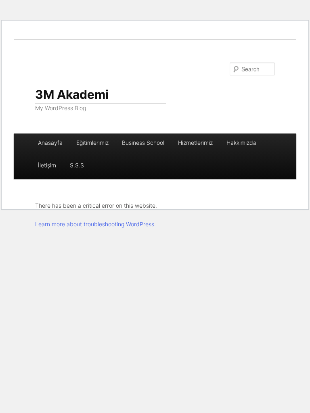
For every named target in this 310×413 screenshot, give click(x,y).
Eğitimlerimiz (92, 142)
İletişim (47, 165)
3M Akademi (72, 94)
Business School (143, 142)
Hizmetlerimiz (195, 142)
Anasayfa (50, 142)
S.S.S (77, 165)
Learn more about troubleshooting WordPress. (95, 224)
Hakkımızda (241, 142)
